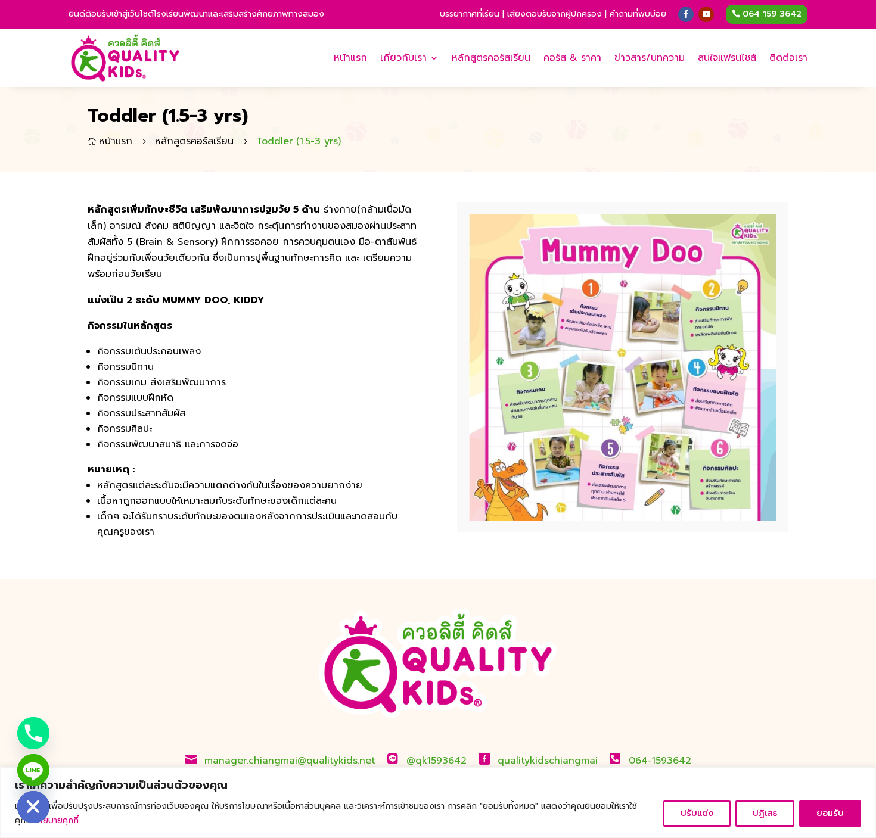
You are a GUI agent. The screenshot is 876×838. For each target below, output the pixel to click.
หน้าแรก (350, 58)
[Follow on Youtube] (706, 14)
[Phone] (33, 733)
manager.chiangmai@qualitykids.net (289, 760)
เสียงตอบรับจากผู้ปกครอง (554, 14)
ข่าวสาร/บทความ (649, 58)
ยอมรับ (830, 813)
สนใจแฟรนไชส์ (727, 58)
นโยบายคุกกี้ (57, 820)
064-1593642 (660, 760)
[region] (438, 802)
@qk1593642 (436, 760)
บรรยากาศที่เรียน (469, 14)
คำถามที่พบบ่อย (638, 14)
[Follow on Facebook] (686, 14)
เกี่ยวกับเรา (403, 58)
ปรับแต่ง (697, 813)
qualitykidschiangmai (548, 760)
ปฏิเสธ (765, 813)
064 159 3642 (772, 14)
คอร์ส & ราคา (572, 58)
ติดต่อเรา (788, 58)
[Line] (33, 770)
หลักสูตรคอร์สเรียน (491, 58)
